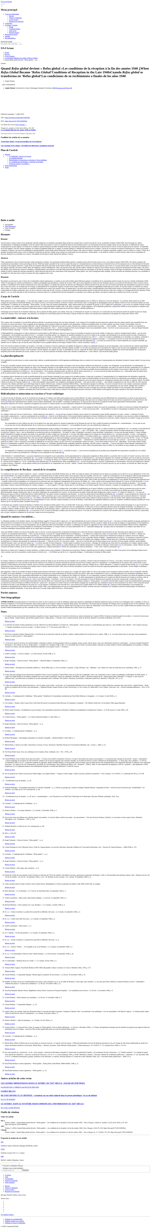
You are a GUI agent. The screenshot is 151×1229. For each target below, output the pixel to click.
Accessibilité (9, 1179)
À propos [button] (8, 25)
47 (111, 521)
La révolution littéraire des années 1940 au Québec (21, 58)
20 (57, 409)
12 (28, 371)
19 (40, 403)
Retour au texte (10, 621)
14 (29, 373)
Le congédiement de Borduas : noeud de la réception (26, 162)
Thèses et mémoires (15, 18)
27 (6, 445)
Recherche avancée (11, 34)
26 (26, 440)
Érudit (11, 27)
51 (123, 537)
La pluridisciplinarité (15, 158)
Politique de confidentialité (13, 1219)
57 (31, 579)
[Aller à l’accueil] (6, 2)
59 (36, 584)
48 (101, 526)
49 (110, 532)
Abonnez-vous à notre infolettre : (13, 1168)
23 (109, 425)
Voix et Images (10, 56)
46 (27, 510)
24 (8, 436)
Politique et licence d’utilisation (15, 1223)
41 (31, 498)
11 (94, 342)
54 (118, 547)
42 (7, 501)
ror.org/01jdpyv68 (66, 88)
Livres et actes (13, 20)
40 (38, 496)
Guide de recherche (11, 1180)
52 (32, 543)
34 (6, 479)
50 (38, 535)
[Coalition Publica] (7, 1215)
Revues (11, 16)
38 (114, 494)
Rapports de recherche (16, 21)
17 (59, 386)
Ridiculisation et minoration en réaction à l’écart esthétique (28, 160)
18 (8, 400)
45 (17, 507)
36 (145, 485)
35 (89, 481)
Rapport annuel (14, 32)
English (7, 36)
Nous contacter (10, 1182)
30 (41, 459)
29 (32, 458)
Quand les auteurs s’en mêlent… (19, 164)
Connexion (8, 23)
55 (137, 564)
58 (87, 583)
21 (53, 414)
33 (9, 477)
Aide (6, 1177)
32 (78, 461)
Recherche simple (6, 42)
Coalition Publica (14, 29)
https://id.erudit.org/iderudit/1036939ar (17, 118)
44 (5, 507)
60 (108, 584)
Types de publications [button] (12, 14)
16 (29, 382)
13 (91, 371)
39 (145, 494)
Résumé (7, 154)
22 (46, 416)
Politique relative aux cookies (14, 1221)
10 (94, 340)
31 (20, 461)
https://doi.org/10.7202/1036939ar (16, 121)
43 (37, 501)
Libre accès (12, 31)
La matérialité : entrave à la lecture (20, 156)
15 (79, 373)
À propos (14, 25)
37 (133, 492)
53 (62, 545)
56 (75, 577)
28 (63, 452)
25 (100, 436)
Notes (7, 167)
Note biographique (11, 165)
